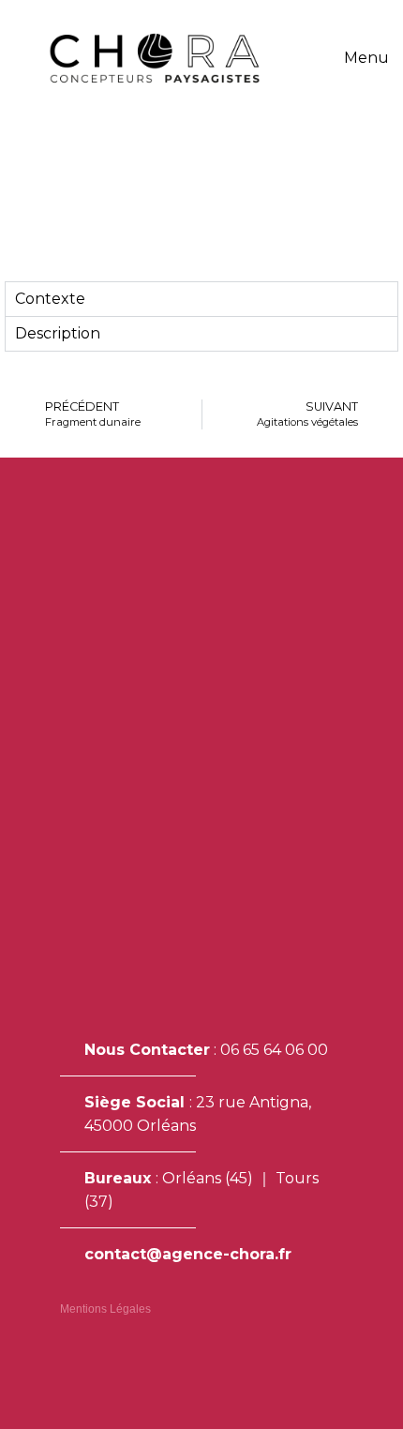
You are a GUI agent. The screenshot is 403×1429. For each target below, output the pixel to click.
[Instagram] (68, 1361)
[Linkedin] (96, 1361)
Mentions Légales (105, 1309)
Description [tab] (57, 333)
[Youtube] (124, 1361)
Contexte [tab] (50, 299)
